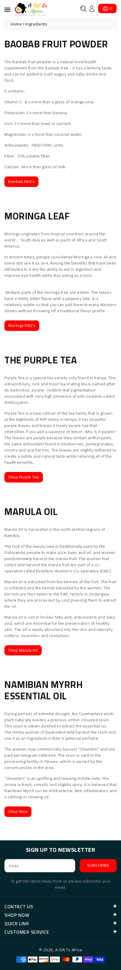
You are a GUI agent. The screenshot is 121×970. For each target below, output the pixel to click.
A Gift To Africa (68, 950)
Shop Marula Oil (23, 650)
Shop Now (18, 811)
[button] (83, 9)
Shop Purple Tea (23, 477)
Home (16, 24)
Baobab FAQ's (21, 181)
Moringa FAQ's (22, 325)
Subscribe (98, 865)
